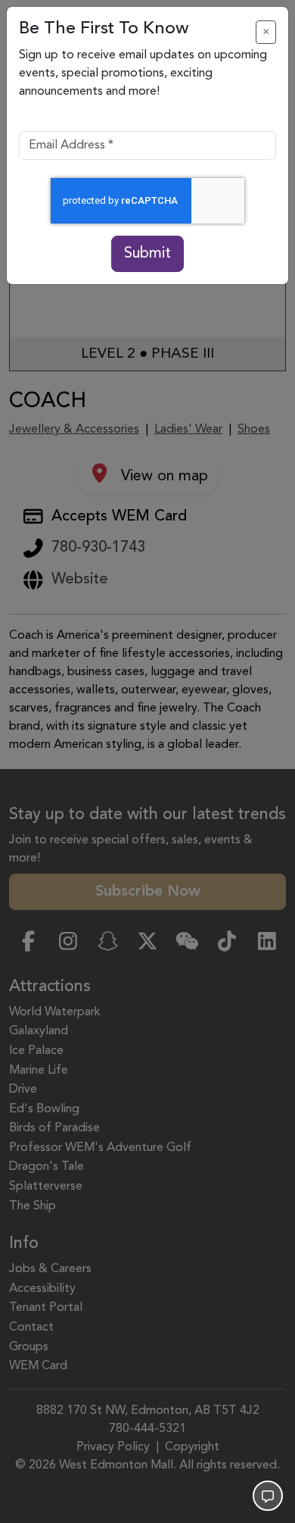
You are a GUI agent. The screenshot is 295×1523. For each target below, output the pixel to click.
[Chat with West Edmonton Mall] (268, 1496)
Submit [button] (147, 253)
